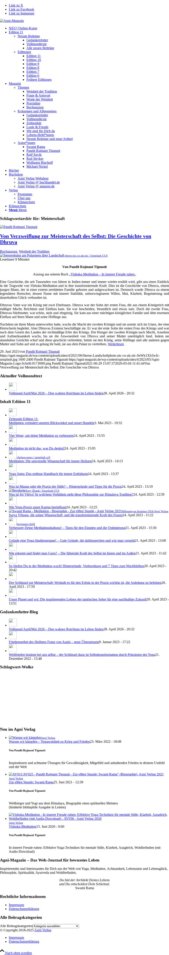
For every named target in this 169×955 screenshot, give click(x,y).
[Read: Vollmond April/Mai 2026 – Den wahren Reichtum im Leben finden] (13, 389)
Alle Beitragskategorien (16, 926)
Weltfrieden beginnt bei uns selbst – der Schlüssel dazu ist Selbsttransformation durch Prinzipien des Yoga (82, 654)
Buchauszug (8, 251)
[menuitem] (89, 28)
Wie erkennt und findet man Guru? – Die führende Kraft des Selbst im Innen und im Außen (72, 553)
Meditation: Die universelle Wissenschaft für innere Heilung (50, 461)
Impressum (16, 905)
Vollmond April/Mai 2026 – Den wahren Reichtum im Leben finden (56, 393)
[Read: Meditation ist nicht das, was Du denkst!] (13, 444)
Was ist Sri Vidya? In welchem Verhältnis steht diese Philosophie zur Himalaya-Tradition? (71, 494)
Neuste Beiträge (29, 36)
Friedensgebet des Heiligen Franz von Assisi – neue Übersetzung (54, 642)
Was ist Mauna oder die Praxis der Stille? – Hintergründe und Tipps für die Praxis (65, 486)
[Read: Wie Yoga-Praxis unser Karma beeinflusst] (13, 503)
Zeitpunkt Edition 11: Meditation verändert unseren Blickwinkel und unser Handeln (51, 421)
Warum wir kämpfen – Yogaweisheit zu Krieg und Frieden (49, 741)
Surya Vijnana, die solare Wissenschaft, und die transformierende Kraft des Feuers (66, 515)
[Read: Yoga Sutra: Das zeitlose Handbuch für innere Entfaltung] (13, 470)
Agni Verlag (42, 930)
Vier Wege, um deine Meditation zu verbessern (41, 435)
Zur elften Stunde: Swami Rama (31, 782)
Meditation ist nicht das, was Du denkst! (36, 448)
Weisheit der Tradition (34, 251)
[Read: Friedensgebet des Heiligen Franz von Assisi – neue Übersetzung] (13, 638)
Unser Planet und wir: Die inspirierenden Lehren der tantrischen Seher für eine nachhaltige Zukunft (78, 599)
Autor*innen (26, 143)
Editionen (24, 52)
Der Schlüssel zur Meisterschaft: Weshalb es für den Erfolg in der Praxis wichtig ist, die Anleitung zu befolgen (85, 583)
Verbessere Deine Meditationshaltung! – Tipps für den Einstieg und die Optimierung (67, 528)
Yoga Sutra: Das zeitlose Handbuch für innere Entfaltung (48, 474)
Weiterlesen (116, 344)
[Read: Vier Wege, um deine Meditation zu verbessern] (13, 431)
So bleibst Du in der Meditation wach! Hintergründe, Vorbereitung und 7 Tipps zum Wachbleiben (76, 566)
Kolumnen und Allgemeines (37, 111)
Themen (23, 87)
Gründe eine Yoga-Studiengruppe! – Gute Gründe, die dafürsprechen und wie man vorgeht (72, 540)
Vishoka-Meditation (22, 826)
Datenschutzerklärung (24, 909)
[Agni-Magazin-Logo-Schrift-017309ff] (12, 21)
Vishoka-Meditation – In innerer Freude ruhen (102, 274)
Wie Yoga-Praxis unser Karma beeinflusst (37, 507)
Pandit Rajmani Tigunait (43, 351)
